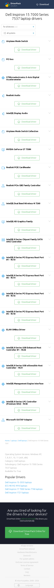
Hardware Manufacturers (27, 552)
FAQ (27, 572)
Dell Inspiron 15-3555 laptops (18, 482)
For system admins (27, 559)
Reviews (27, 575)
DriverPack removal (27, 549)
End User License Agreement (27, 562)
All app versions (27, 546)
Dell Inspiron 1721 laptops (17, 492)
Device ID (27, 556)
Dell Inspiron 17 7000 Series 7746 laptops (24, 489)
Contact (27, 569)
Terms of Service (27, 565)
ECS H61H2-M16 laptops (16, 486)
